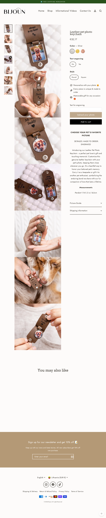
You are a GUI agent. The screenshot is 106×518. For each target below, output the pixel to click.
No (73, 64)
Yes (80, 64)
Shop (50, 10)
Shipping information (78, 210)
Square (83, 77)
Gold (77, 51)
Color (76, 46)
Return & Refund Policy (48, 491)
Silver (72, 51)
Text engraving (76, 58)
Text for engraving (77, 105)
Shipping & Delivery (30, 491)
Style (72, 71)
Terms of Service (77, 491)
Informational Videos (66, 10)
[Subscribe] (72, 456)
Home (41, 10)
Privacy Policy (64, 491)
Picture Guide (75, 203)
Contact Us (85, 10)
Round (74, 77)
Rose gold (83, 51)
